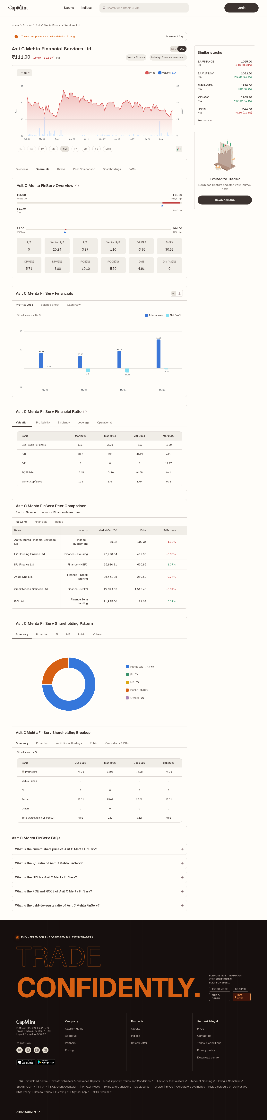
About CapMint (26, 1112)
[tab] (24, 305)
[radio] (21, 149)
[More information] (77, 186)
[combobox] (24, 72)
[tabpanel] (99, 353)
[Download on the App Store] (25, 1062)
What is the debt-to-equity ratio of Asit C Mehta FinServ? (57, 905)
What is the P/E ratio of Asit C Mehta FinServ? (48, 863)
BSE (182, 48)
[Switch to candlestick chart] (179, 149)
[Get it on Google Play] (46, 1062)
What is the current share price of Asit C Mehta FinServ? (56, 849)
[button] (41, 771)
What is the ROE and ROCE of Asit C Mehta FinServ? (53, 891)
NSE (173, 48)
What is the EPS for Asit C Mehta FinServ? (46, 877)
